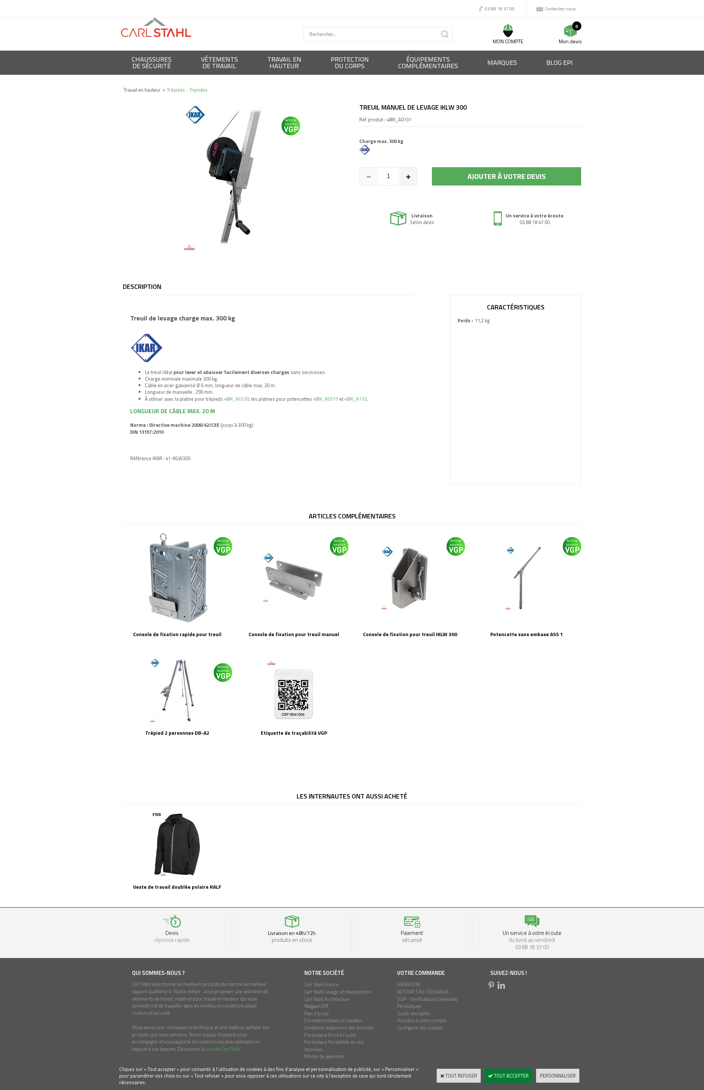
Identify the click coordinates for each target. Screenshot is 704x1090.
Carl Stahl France (321, 984)
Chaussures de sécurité (152, 62)
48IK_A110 (355, 399)
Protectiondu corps (350, 62)
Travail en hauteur (142, 89)
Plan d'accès (316, 1013)
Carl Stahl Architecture (327, 999)
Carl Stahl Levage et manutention (337, 991)
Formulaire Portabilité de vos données (333, 1045)
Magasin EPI (316, 1006)
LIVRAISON (408, 984)
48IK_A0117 (325, 399)
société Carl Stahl (223, 1049)
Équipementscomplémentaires (428, 62)
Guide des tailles (413, 1013)
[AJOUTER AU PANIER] (506, 176)
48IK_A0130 (236, 399)
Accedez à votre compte (422, 1020)
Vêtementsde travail (219, 62)
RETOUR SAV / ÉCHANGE (423, 991)
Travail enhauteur (284, 62)
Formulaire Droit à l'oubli (330, 1035)
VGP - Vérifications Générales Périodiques (427, 1002)
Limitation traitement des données (339, 1027)
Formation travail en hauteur (333, 1020)
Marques (502, 62)
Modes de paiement (324, 1056)
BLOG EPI (559, 62)
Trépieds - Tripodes (187, 89)
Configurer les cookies (420, 1027)
